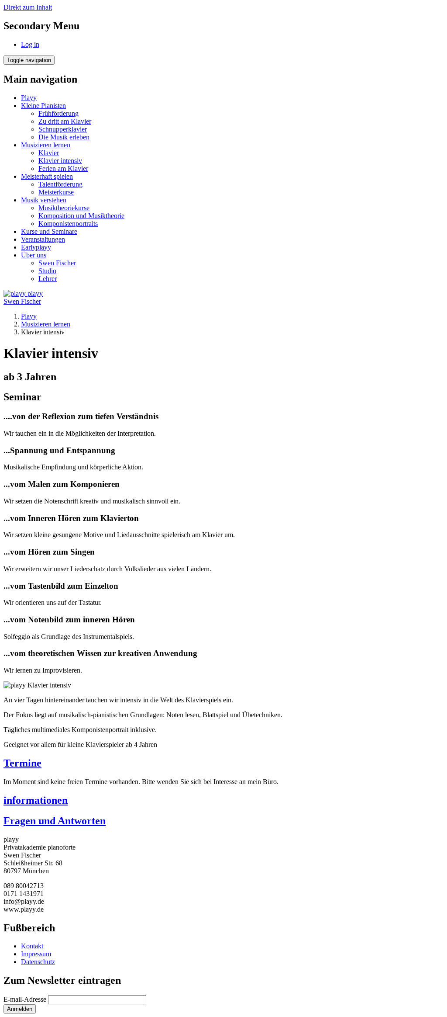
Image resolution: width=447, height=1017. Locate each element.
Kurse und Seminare (49, 231)
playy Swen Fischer (23, 297)
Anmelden (19, 1009)
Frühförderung (58, 113)
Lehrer (47, 278)
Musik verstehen (43, 200)
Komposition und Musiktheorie (81, 215)
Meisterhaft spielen (47, 176)
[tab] (223, 763)
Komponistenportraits (68, 223)
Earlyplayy (36, 247)
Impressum (36, 954)
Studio (47, 270)
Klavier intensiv (60, 160)
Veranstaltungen (43, 239)
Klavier (48, 152)
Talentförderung (60, 184)
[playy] (15, 293)
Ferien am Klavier (63, 168)
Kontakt (32, 946)
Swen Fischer (57, 263)
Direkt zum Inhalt (27, 7)
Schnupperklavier (62, 129)
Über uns (33, 255)
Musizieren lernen (45, 145)
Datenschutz (38, 961)
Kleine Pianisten (43, 105)
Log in (30, 44)
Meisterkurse (56, 192)
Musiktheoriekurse (63, 208)
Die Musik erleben (63, 137)
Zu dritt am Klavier (64, 121)
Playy (29, 97)
